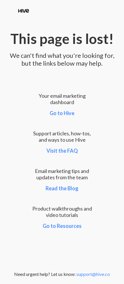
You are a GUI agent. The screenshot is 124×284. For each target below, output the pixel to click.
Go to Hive (62, 113)
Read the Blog (62, 188)
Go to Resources (62, 226)
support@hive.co (93, 274)
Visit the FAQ (62, 150)
